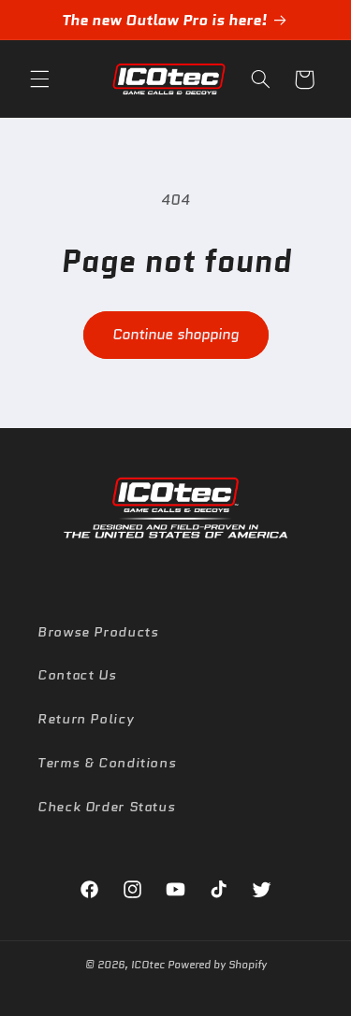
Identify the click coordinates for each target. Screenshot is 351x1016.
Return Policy (85, 718)
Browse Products (97, 631)
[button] (39, 79)
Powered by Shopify (217, 964)
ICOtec (148, 964)
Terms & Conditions (106, 762)
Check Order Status (106, 806)
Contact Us (76, 674)
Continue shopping (175, 334)
